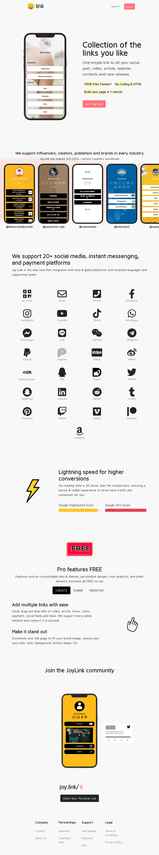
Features (87, 838)
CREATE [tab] (61, 590)
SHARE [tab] (78, 590)
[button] (35, 6)
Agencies (64, 831)
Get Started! (94, 104)
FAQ (84, 845)
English (114, 6)
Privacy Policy (114, 842)
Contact (40, 831)
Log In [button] (129, 6)
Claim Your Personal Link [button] (79, 798)
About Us (41, 838)
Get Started (89, 831)
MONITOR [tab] (96, 590)
